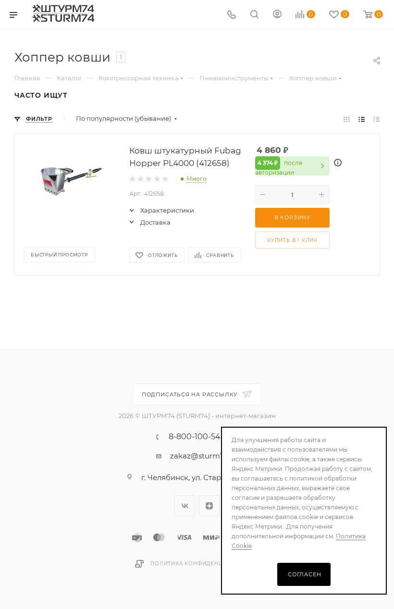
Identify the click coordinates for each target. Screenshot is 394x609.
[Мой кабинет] (277, 15)
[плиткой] (346, 119)
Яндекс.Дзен (209, 505)
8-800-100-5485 (199, 437)
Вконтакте (184, 505)
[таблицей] (376, 119)
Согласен (304, 574)
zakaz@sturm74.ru (204, 455)
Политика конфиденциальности (204, 563)
